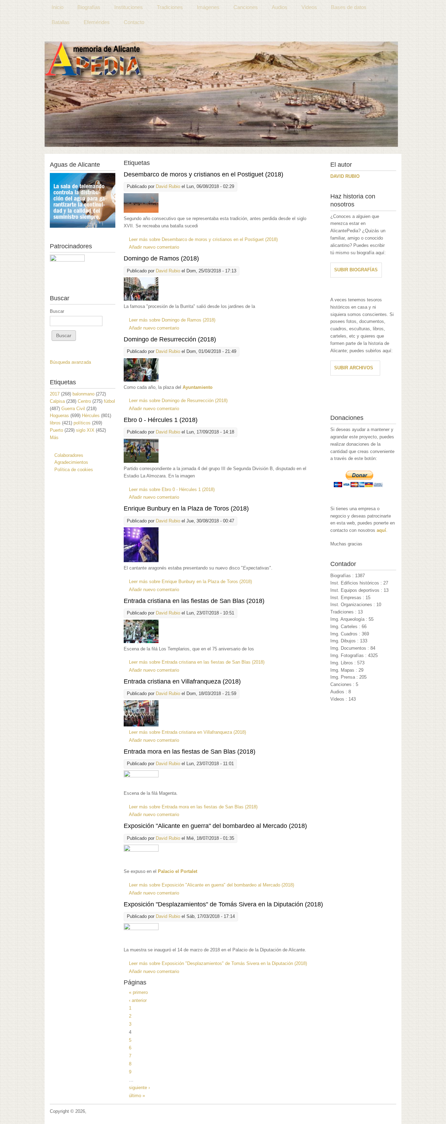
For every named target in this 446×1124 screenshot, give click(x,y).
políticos (82, 422)
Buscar (57, 311)
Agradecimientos (71, 462)
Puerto (56, 430)
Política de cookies (73, 469)
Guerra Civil (73, 408)
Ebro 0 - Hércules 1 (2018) (161, 419)
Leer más (203, 239)
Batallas (61, 22)
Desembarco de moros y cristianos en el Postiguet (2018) (203, 174)
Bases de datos (349, 7)
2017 (55, 394)
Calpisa (57, 401)
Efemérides (97, 22)
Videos (309, 7)
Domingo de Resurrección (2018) (170, 339)
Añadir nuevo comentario (154, 247)
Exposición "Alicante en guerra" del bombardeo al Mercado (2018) (215, 825)
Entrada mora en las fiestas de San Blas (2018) (189, 751)
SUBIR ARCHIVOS (353, 367)
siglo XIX (85, 430)
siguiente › (139, 1087)
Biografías (88, 7)
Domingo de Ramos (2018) (161, 258)
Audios (279, 7)
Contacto (134, 22)
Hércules (91, 415)
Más (54, 437)
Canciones (245, 7)
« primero (138, 992)
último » (137, 1095)
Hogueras (59, 415)
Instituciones (128, 7)
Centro (84, 401)
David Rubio (168, 186)
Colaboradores (68, 455)
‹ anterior (138, 1000)
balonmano (83, 394)
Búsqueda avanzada (70, 362)
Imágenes (208, 7)
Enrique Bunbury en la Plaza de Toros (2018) (186, 508)
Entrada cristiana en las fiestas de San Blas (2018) (194, 600)
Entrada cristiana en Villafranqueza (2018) (182, 681)
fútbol (109, 401)
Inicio (57, 7)
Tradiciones (170, 7)
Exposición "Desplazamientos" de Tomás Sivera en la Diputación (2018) (223, 904)
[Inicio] (221, 94)
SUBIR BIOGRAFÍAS (356, 269)
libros (55, 422)
